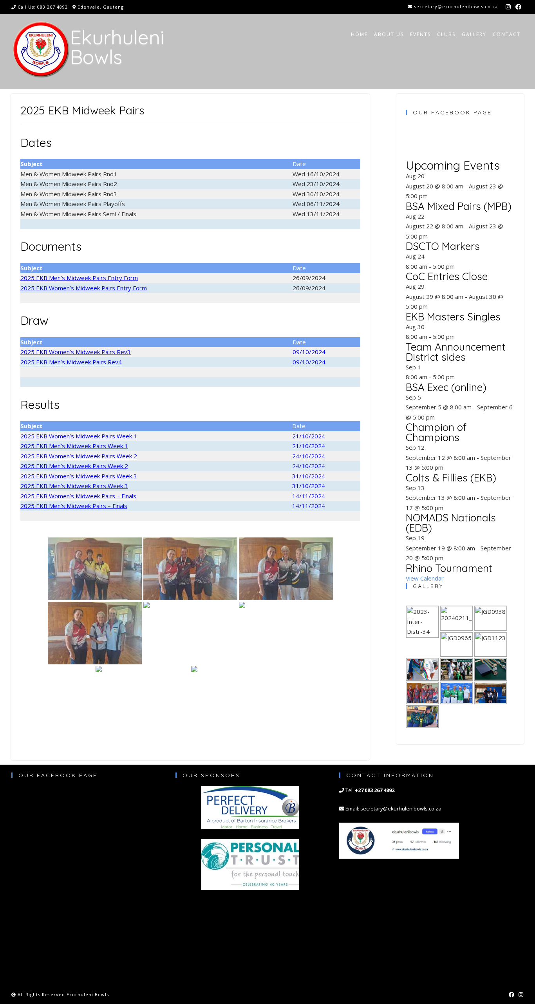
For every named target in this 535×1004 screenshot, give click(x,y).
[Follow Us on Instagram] (508, 7)
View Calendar (425, 578)
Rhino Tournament (449, 568)
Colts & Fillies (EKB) (451, 477)
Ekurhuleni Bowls (117, 47)
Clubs (446, 34)
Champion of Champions (436, 432)
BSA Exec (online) (446, 387)
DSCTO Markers (443, 246)
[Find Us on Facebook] (518, 7)
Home (359, 34)
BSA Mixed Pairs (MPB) (459, 206)
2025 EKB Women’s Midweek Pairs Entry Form (83, 288)
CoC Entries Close (447, 276)
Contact (507, 34)
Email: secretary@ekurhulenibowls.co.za (393, 808)
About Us (389, 34)
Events (420, 34)
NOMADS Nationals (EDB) (451, 522)
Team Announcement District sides (456, 352)
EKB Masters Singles (453, 316)
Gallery (474, 34)
